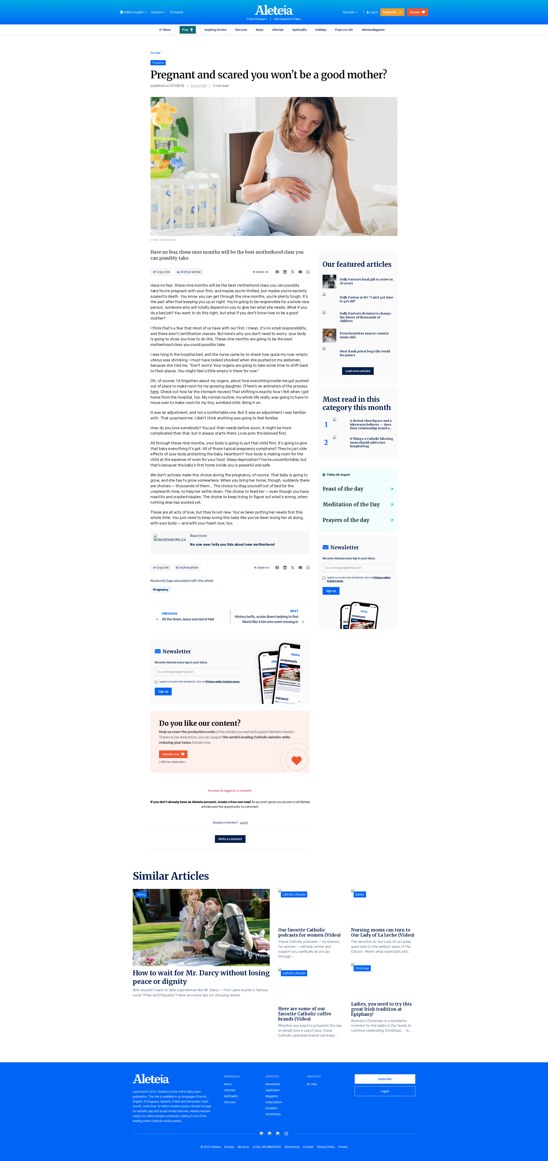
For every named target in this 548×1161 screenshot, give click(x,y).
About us (243, 1147)
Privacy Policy (326, 1147)
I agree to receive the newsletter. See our (199, 681)
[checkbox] (156, 682)
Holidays (321, 30)
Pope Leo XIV (344, 30)
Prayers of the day (346, 520)
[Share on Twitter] (292, 272)
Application (272, 1090)
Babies (359, 894)
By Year (312, 1084)
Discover (241, 30)
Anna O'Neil (199, 85)
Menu (167, 30)
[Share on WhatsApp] (308, 272)
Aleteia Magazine (373, 30)
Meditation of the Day (351, 504)
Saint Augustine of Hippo (287, 19)
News (260, 30)
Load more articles (357, 371)
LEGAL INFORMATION (266, 1147)
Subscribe (390, 12)
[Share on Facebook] (277, 272)
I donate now (170, 754)
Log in (374, 12)
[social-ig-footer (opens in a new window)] (286, 1133)
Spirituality (299, 30)
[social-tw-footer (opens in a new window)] (278, 1133)
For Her (155, 53)
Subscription (273, 1102)
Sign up (163, 691)
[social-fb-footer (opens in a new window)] (270, 1133)
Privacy (343, 1147)
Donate (415, 12)
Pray (185, 30)
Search (178, 12)
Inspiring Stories (215, 30)
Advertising (273, 1114)
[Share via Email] (300, 272)
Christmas (362, 968)
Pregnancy (160, 589)
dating (141, 894)
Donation (271, 1108)
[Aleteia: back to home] (274, 9)
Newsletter (272, 1084)
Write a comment (230, 839)
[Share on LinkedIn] (285, 272)
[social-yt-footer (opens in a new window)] (262, 1133)
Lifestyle (278, 30)
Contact (308, 1147)
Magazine (271, 1096)
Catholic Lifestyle (294, 894)
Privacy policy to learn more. (223, 681)
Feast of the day (343, 489)
